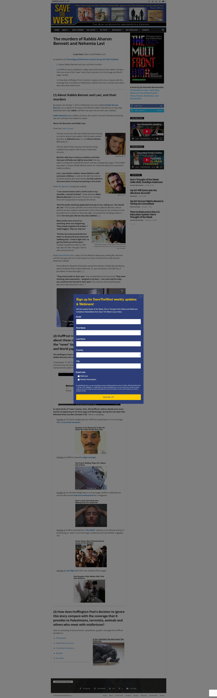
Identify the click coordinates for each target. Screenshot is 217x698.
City (78, 361)
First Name (80, 328)
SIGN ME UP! (108, 397)
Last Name (80, 339)
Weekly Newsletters (88, 379)
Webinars (84, 376)
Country (79, 350)
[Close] (141, 296)
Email (78, 317)
